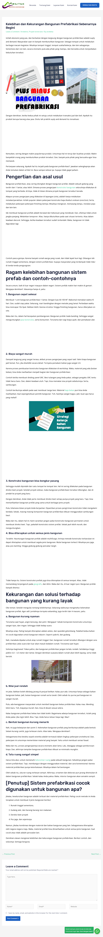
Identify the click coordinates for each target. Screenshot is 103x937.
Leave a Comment (12, 32)
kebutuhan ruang (42, 760)
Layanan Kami (58, 5)
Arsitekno (24, 32)
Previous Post (8, 854)
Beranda (32, 5)
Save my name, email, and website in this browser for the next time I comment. (37, 913)
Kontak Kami (72, 5)
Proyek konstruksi (36, 32)
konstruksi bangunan (66, 187)
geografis (38, 584)
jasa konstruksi (27, 320)
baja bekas (69, 390)
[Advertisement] (51, 137)
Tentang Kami (44, 5)
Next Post (96, 854)
